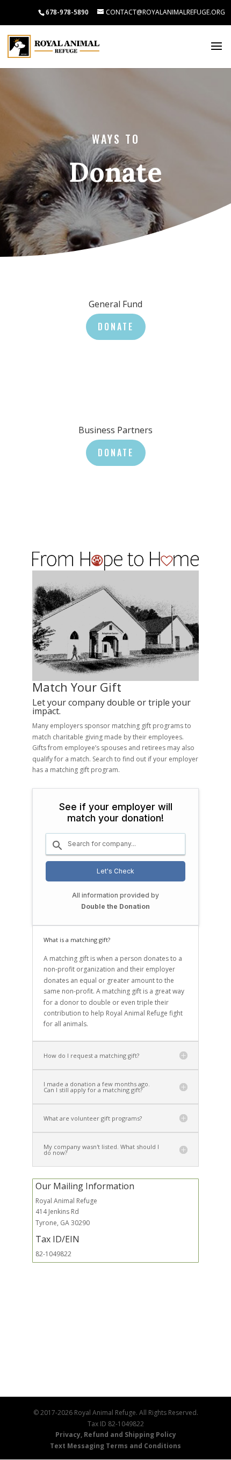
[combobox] (115, 844)
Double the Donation (115, 906)
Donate (116, 326)
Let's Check (115, 871)
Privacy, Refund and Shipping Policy (115, 1434)
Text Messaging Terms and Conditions (115, 1445)
